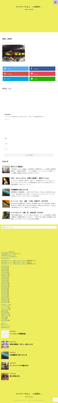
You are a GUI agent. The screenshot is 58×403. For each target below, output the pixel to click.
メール (6, 143)
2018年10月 (4, 275)
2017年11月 (4, 285)
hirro (9, 88)
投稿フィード (4, 324)
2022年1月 (4, 272)
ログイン (3, 322)
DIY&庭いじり (5, 304)
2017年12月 (4, 283)
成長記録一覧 (4, 314)
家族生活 (3, 311)
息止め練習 (4, 312)
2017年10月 (4, 286)
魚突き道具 (4, 320)
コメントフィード (6, 326)
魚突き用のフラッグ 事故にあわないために (13, 260)
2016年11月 (4, 300)
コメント (7, 119)
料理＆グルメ (4, 315)
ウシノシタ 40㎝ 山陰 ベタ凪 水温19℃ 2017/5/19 (29, 201)
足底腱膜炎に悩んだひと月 (19, 189)
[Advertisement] (29, 21)
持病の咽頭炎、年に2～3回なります (11, 253)
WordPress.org (5, 327)
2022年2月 (4, 270)
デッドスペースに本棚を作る (9, 256)
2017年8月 (4, 289)
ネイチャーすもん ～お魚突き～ (29, 7)
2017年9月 (4, 288)
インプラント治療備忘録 (7, 252)
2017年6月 (4, 292)
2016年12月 (4, 299)
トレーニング (4, 307)
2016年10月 (4, 302)
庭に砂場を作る (5, 258)
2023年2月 (4, 266)
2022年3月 (4, 269)
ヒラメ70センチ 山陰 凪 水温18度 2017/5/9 (27, 212)
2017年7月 (4, 291)
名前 (6, 138)
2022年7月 (4, 267)
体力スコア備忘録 (16, 166)
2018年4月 (4, 280)
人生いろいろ (4, 309)
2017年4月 (4, 296)
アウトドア (4, 306)
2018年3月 (4, 281)
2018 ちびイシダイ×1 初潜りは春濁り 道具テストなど (30, 178)
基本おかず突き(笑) (29, 396)
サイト (6, 149)
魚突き (3, 318)
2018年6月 (4, 277)
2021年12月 (4, 274)
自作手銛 (3, 317)
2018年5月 (4, 278)
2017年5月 (4, 294)
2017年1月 (4, 297)
